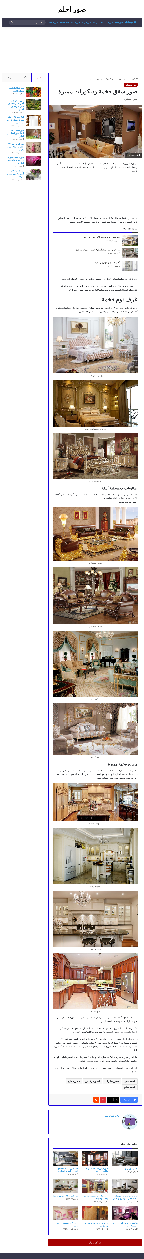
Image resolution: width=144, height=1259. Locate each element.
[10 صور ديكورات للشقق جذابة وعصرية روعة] (125, 1213)
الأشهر (24, 77)
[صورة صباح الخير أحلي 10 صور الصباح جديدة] (33, 174)
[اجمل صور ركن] (125, 1158)
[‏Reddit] (96, 1100)
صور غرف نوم (91, 1081)
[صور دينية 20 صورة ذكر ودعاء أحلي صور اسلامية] (33, 161)
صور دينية (119, 22)
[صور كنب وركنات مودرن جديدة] (65, 1186)
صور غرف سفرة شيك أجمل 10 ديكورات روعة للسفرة (98, 250)
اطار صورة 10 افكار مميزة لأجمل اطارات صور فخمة (15, 120)
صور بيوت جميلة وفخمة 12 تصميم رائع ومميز (102, 237)
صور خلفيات (53, 22)
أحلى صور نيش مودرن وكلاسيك (107, 262)
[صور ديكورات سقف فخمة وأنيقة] (65, 1213)
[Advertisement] (72, 49)
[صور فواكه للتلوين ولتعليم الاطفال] (33, 92)
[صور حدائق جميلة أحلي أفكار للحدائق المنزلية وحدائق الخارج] (33, 104)
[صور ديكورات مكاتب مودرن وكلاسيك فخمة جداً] (95, 1158)
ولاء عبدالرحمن (111, 1115)
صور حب (109, 22)
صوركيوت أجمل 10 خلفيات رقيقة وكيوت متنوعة (15, 147)
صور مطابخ (73, 1081)
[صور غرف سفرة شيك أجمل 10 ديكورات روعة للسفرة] (130, 253)
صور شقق (129, 1081)
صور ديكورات (122, 79)
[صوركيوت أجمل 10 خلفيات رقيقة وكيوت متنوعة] (33, 147)
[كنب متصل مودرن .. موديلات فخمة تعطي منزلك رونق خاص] (125, 1186)
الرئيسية (132, 79)
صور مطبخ (129, 1087)
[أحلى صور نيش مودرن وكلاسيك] (130, 266)
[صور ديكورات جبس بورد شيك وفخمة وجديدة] (95, 1186)
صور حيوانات (98, 22)
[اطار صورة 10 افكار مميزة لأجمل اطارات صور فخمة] (33, 120)
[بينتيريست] (103, 1100)
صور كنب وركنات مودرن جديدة (65, 1196)
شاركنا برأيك (95, 1242)
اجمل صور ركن (131, 1168)
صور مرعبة (64, 22)
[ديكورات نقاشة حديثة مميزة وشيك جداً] (95, 1213)
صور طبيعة (75, 22)
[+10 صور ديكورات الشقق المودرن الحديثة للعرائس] (65, 1158)
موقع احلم (129, 22)
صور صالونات (111, 1081)
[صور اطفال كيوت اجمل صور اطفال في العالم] (33, 134)
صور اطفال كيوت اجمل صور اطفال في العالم (15, 133)
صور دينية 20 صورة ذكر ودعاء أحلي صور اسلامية (15, 160)
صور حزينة (86, 22)
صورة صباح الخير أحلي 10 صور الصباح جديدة (15, 173)
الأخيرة (39, 77)
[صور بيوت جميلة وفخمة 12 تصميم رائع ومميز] (130, 240)
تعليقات (9, 77)
